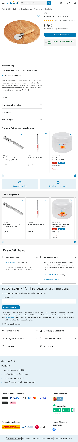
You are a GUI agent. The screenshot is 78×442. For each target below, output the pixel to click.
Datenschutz (10, 317)
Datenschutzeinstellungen (63, 438)
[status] (33, 3)
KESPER (46, 13)
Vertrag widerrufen (13, 438)
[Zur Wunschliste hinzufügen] (38, 16)
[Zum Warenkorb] (74, 3)
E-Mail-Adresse (7, 297)
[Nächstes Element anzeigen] (75, 175)
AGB (43, 438)
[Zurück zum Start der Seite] (76, 428)
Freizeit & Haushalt (9, 9)
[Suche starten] (49, 3)
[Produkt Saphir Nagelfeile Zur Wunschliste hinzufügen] (46, 134)
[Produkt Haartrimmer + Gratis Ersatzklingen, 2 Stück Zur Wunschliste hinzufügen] (22, 134)
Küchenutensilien (25, 9)
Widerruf (50, 438)
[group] (22, 32)
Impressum (26, 438)
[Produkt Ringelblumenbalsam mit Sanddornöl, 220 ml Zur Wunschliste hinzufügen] (71, 134)
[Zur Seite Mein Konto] (61, 3)
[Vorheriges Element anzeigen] (3, 175)
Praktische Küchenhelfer (43, 9)
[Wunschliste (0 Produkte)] (68, 3)
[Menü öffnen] (3, 3)
